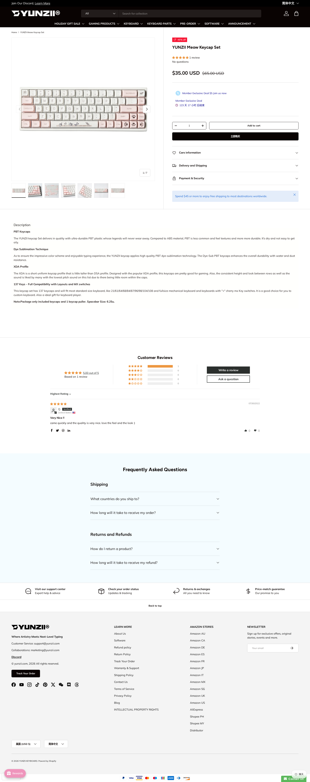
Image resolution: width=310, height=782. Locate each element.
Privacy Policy (122, 695)
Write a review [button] (228, 370)
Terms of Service (124, 689)
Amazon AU (197, 633)
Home (14, 32)
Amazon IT (197, 675)
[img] (58, 404)
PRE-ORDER (188, 23)
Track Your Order (25, 673)
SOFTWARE (212, 23)
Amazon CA (197, 640)
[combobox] (171, 13)
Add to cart (253, 125)
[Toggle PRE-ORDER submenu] (199, 24)
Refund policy (122, 647)
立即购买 (235, 136)
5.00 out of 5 (91, 373)
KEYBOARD (131, 23)
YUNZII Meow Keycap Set (32, 32)
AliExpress (196, 709)
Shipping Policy (123, 675)
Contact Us (121, 682)
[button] (296, 13)
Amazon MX (197, 682)
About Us (120, 633)
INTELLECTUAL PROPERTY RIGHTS (136, 709)
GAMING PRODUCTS (102, 23)
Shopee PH (197, 716)
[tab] (22, 225)
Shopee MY (197, 723)
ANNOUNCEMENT (239, 23)
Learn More (42, 3)
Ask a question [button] (228, 379)
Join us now (220, 93)
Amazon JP (197, 668)
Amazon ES (197, 654)
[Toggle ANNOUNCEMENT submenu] (254, 24)
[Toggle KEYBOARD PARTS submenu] (174, 24)
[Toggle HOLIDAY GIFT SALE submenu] (83, 24)
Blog (117, 702)
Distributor (196, 730)
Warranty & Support (126, 668)
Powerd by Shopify (47, 761)
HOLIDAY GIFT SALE (67, 23)
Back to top (155, 605)
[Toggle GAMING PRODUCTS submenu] (118, 24)
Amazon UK (197, 695)
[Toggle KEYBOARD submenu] (141, 24)
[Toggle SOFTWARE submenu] (222, 24)
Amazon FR (197, 661)
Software (119, 640)
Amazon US (197, 702)
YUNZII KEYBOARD (28, 761)
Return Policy (122, 654)
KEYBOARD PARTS (159, 23)
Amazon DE (197, 647)
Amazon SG (197, 689)
